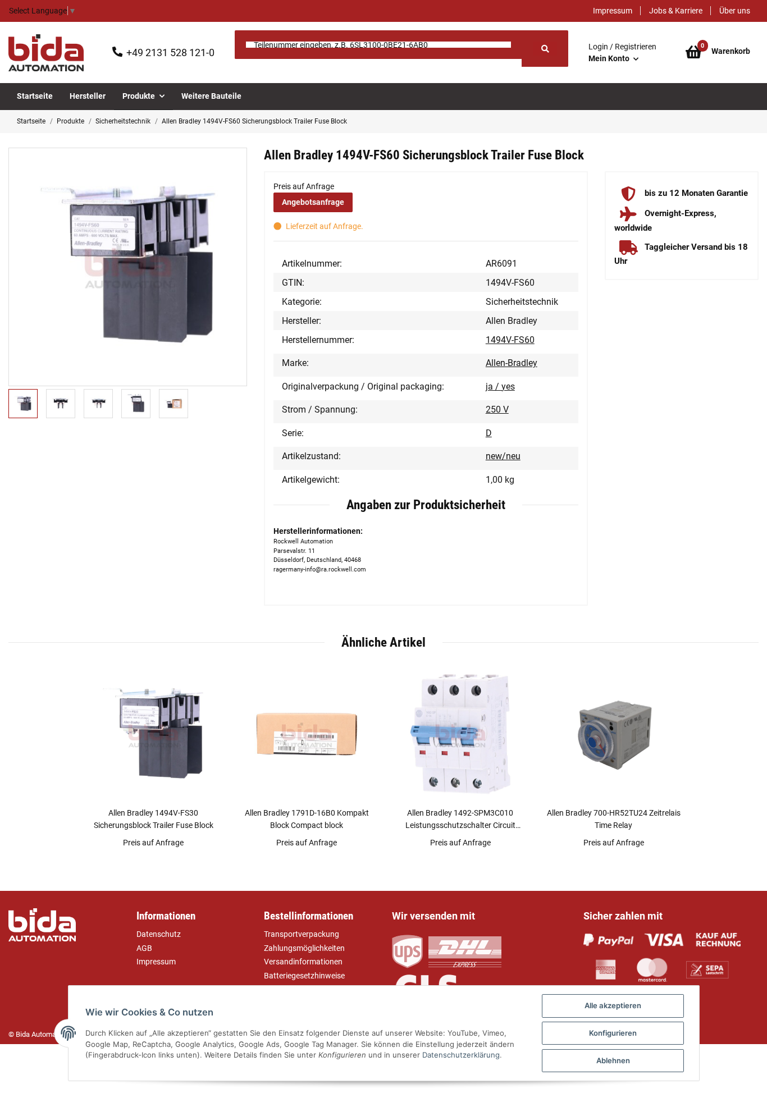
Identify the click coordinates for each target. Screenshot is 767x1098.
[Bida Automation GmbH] (46, 52)
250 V (497, 409)
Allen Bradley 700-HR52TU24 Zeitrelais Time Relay (614, 818)
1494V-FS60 (510, 340)
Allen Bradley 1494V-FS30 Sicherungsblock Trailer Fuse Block (153, 818)
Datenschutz (158, 934)
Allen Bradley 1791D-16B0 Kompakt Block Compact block (307, 818)
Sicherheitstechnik (522, 301)
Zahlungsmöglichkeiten (304, 948)
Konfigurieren (613, 1032)
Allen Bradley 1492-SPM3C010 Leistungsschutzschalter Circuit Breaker (460, 819)
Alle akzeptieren (613, 1005)
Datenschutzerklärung (461, 1054)
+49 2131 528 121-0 (170, 52)
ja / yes (500, 386)
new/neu (503, 456)
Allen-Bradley (511, 363)
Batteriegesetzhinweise (304, 975)
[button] (622, 53)
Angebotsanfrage (313, 202)
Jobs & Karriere (675, 10)
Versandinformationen (303, 961)
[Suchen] (545, 48)
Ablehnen (613, 1060)
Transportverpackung (301, 934)
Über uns (734, 10)
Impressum (612, 10)
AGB (144, 948)
